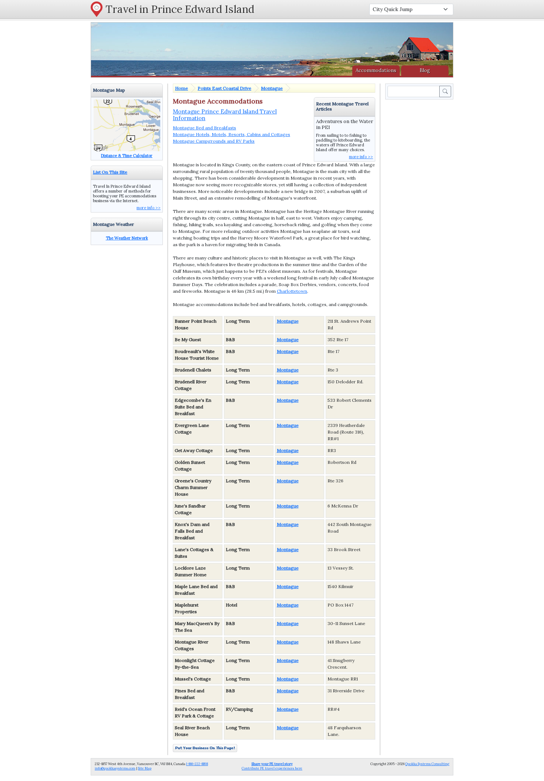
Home (181, 88)
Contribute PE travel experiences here (272, 766)
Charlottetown (292, 291)
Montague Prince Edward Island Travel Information (225, 115)
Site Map (144, 768)
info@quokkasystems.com (115, 768)
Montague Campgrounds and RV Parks (214, 141)
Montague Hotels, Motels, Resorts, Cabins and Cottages (231, 134)
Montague (272, 88)
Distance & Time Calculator (126, 155)
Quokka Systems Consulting (427, 764)
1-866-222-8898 (197, 764)
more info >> (361, 156)
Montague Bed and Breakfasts (204, 127)
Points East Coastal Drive (224, 88)
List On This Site (110, 172)
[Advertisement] (420, 212)
